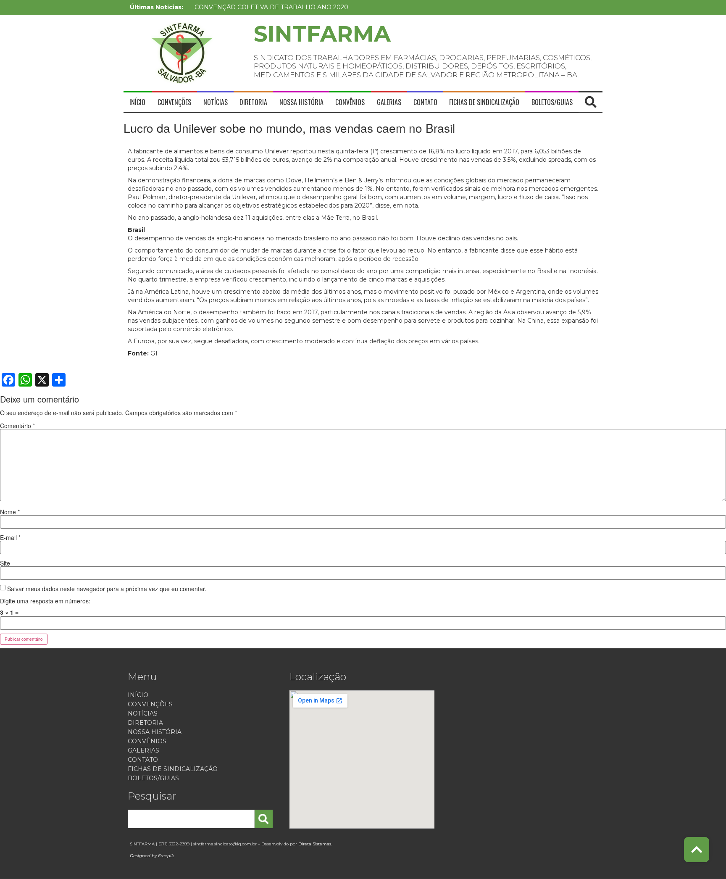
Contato (425, 102)
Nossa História (301, 102)
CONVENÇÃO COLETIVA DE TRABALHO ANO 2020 (271, 7)
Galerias (389, 102)
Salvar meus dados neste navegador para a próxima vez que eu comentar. (106, 589)
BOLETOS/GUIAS (552, 102)
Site (5, 563)
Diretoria (253, 102)
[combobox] (191, 819)
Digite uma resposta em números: (45, 601)
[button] (590, 102)
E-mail (10, 537)
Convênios (350, 102)
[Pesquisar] (263, 819)
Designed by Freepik (152, 855)
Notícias (215, 102)
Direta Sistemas (314, 844)
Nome (10, 512)
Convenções (174, 102)
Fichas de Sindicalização (484, 102)
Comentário (17, 426)
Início (137, 102)
